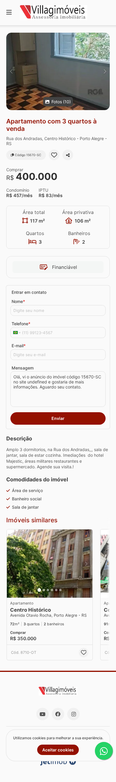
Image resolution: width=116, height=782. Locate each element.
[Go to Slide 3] (48, 590)
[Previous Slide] (11, 71)
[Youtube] (42, 714)
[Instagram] (73, 714)
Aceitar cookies (58, 749)
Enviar (58, 418)
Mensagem (23, 367)
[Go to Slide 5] (56, 590)
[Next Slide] (105, 71)
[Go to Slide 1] (39, 590)
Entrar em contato (29, 292)
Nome (18, 301)
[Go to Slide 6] (60, 590)
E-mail (19, 345)
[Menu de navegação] (9, 12)
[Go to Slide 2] (44, 590)
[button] (58, 71)
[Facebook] (58, 714)
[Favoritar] (54, 155)
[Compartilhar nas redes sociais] (67, 155)
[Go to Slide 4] (52, 590)
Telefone (21, 323)
